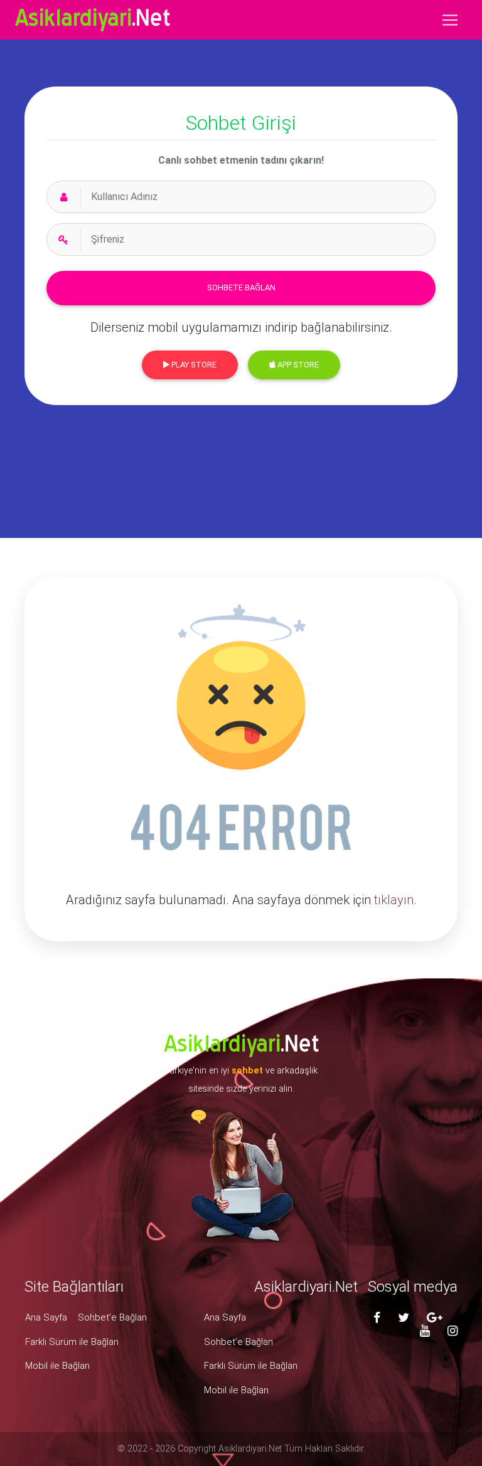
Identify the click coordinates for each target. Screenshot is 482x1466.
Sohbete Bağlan (241, 287)
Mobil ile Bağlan (57, 1365)
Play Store (193, 364)
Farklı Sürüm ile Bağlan (72, 1341)
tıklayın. (395, 899)
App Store (297, 364)
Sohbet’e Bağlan (112, 1317)
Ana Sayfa (46, 1317)
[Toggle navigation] (450, 20)
